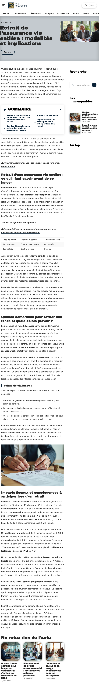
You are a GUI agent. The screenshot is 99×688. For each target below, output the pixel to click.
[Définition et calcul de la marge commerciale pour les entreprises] (55, 651)
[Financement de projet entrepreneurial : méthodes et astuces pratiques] (32, 651)
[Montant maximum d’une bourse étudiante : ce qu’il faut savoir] (75, 117)
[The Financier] (17, 5)
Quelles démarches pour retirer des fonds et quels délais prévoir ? (19, 128)
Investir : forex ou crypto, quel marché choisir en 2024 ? (89, 127)
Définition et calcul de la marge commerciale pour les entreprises (53, 669)
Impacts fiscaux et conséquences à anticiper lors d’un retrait (46, 123)
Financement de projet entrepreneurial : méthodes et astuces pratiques (32, 669)
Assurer (8, 52)
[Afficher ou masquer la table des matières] (47, 109)
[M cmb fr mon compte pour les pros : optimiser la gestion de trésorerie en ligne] (10, 651)
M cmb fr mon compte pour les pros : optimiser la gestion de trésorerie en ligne (9, 670)
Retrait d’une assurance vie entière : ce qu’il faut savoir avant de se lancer (19, 118)
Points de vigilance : (49, 115)
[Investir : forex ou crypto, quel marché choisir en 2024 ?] (75, 129)
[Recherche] (85, 5)
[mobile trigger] (4, 5)
